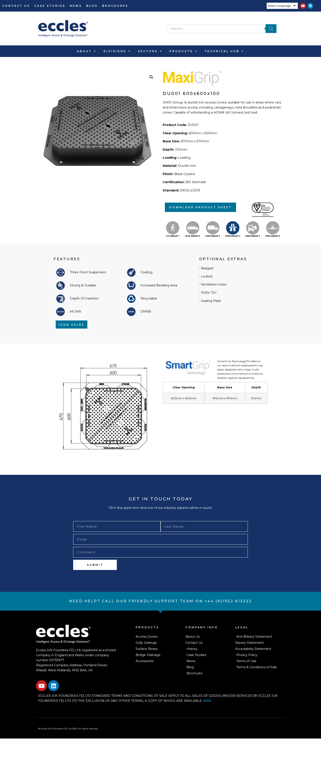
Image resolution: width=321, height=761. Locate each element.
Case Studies (49, 5)
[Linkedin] (310, 6)
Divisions (115, 51)
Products (181, 51)
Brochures (115, 5)
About (84, 51)
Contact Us (16, 5)
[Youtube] (303, 6)
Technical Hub (222, 51)
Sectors (148, 51)
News (76, 5)
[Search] (271, 28)
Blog (92, 5)
